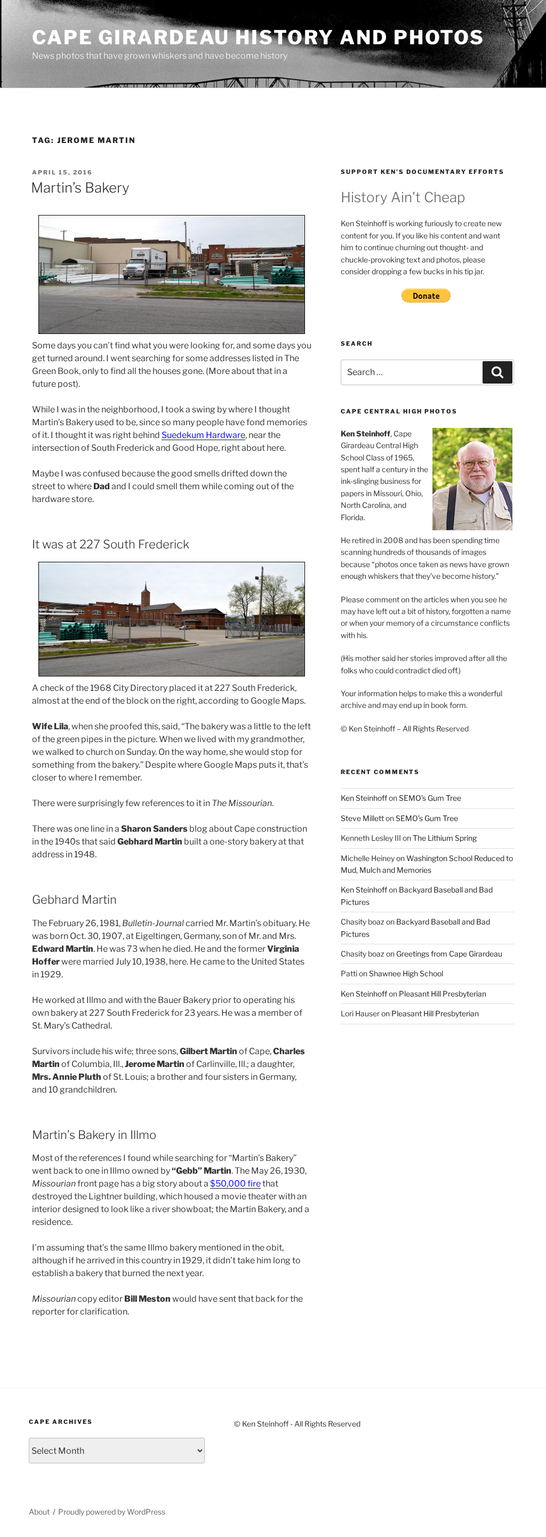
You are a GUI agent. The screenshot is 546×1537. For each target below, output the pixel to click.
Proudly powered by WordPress (111, 1511)
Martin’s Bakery (80, 187)
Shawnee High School (406, 973)
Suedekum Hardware (203, 435)
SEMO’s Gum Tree (430, 797)
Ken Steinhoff (364, 797)
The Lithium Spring (445, 837)
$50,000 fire (235, 1183)
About (39, 1511)
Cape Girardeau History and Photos (258, 37)
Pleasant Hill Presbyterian (442, 993)
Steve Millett (362, 818)
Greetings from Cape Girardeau (449, 953)
